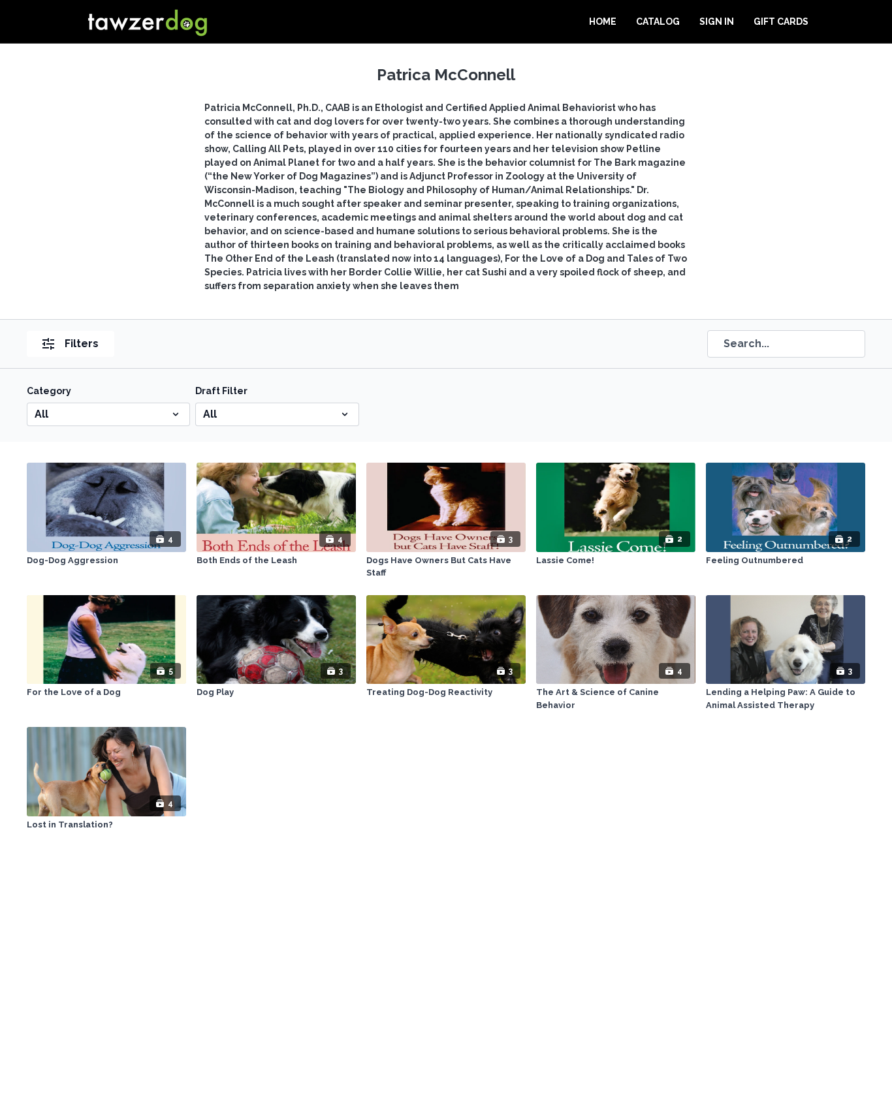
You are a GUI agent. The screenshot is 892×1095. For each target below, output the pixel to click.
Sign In (716, 21)
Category (49, 391)
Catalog (658, 21)
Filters (82, 343)
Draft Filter (221, 391)
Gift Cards (781, 21)
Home (602, 21)
